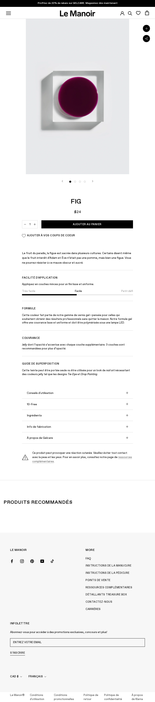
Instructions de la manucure (108, 565)
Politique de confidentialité (113, 697)
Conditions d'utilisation (37, 697)
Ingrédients (34, 415)
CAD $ (14, 676)
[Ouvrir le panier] (147, 13)
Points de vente (98, 580)
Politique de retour (91, 697)
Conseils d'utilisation (40, 393)
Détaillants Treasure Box (106, 594)
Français (35, 676)
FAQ (88, 558)
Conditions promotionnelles (64, 697)
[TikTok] (52, 561)
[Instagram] (22, 561)
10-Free (32, 404)
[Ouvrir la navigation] (8, 13)
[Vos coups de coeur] (138, 13)
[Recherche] (130, 13)
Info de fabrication (39, 426)
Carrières (93, 609)
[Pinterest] (32, 561)
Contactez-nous (99, 602)
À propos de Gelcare (40, 438)
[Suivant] (92, 181)
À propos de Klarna (137, 697)
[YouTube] (42, 561)
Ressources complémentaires (109, 587)
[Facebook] (12, 561)
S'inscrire (17, 653)
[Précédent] (62, 181)
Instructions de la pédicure (107, 573)
